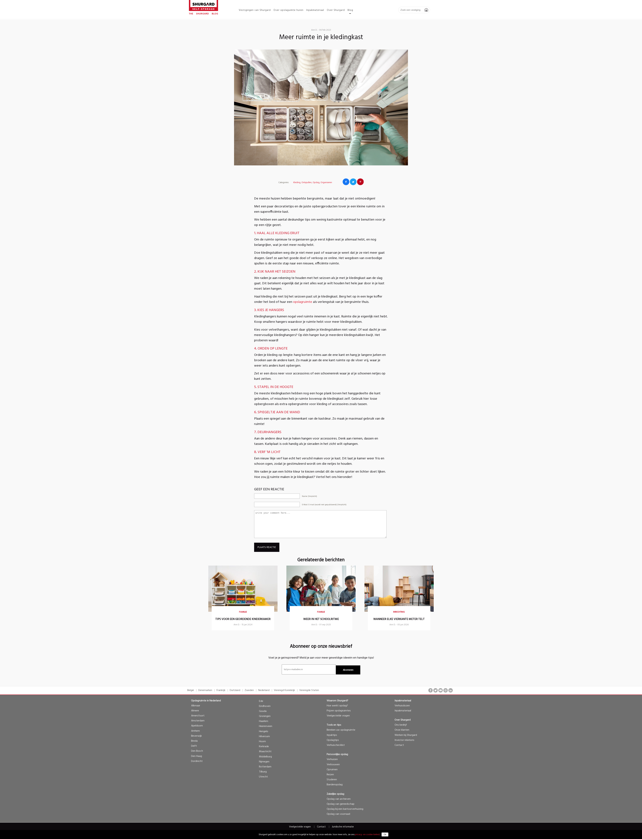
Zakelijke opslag (335, 794)
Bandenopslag (335, 784)
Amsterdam (197, 721)
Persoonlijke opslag (337, 754)
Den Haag (196, 756)
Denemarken (205, 690)
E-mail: (324, 504)
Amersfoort (197, 716)
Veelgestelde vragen (338, 716)
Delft (194, 746)
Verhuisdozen (402, 706)
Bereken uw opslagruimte (341, 730)
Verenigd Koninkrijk (284, 690)
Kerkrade (264, 746)
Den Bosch (197, 751)
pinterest (445, 690)
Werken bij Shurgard (406, 735)
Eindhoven (265, 706)
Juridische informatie (343, 827)
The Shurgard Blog (203, 14)
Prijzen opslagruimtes (339, 711)
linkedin (450, 690)
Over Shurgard (403, 720)
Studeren (332, 779)
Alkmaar (195, 706)
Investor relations (404, 740)
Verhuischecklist (336, 745)
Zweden (249, 690)
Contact (399, 745)
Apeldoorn (197, 726)
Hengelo (263, 731)
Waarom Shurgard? (337, 701)
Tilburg (263, 772)
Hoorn (262, 741)
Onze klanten (402, 730)
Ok (385, 834)
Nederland (264, 690)
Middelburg (265, 757)
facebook (430, 690)
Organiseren (326, 182)
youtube (440, 690)
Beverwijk (196, 736)
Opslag (316, 182)
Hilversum (264, 736)
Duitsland (235, 690)
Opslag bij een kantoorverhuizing (345, 809)
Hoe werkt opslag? (337, 706)
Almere (195, 711)
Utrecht (263, 777)
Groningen (265, 716)
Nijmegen (264, 762)
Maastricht (265, 751)
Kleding (296, 182)
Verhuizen (332, 759)
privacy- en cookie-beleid (367, 834)
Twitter (353, 181)
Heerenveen (265, 726)
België (190, 690)
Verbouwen (333, 764)
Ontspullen (306, 182)
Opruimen (332, 769)
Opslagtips (333, 740)
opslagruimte (302, 302)
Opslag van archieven (339, 799)
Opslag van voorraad (338, 814)
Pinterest (360, 181)
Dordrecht (197, 761)
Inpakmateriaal (403, 701)
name (309, 496)
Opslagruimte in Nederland (206, 701)
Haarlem (263, 721)
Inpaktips (332, 735)
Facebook (346, 181)
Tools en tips (334, 725)
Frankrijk (221, 690)
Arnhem (195, 731)
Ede (261, 701)
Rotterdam (265, 767)
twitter (435, 690)
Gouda (262, 711)
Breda (194, 741)
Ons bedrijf (401, 725)
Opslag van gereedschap (340, 804)
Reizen (330, 774)
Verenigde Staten (309, 690)
